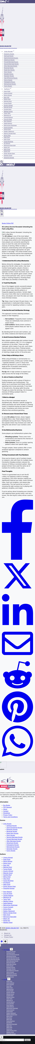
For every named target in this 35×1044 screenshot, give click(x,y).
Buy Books (6, 805)
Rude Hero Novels (9, 70)
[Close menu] (0, 945)
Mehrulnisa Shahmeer (10, 125)
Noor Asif (6, 97)
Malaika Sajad (8, 155)
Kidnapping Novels (9, 82)
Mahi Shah (7, 139)
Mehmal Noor (8, 101)
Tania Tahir (7, 113)
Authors (5, 979)
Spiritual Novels (8, 56)
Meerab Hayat (8, 107)
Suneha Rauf (7, 109)
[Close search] (1, 1037)
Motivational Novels (10, 84)
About (5, 809)
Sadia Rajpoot (8, 123)
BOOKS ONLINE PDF (12, 928)
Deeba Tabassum (9, 131)
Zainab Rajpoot (8, 117)
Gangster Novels (9, 76)
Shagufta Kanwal (9, 157)
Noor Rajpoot (8, 121)
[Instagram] (4, 165)
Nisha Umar (7, 99)
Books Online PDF (8, 223)
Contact (5, 811)
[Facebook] (1, 165)
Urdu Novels (7, 824)
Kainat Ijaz (7, 151)
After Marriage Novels (10, 66)
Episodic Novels (8, 74)
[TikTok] (5, 2)
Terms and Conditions (10, 817)
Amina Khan (7, 129)
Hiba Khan (7, 137)
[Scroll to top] (1, 942)
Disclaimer (6, 813)
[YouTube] (3, 2)
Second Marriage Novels (11, 64)
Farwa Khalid (7, 103)
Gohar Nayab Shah (9, 153)
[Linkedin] (12, 165)
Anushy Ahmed (8, 105)
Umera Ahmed (8, 93)
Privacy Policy (7, 815)
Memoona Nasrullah (10, 145)
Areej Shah (7, 91)
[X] (5, 165)
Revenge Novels (9, 68)
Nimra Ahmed (8, 95)
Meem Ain (7, 147)
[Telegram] (8, 2)
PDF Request (7, 807)
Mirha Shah (7, 135)
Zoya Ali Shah (8, 119)
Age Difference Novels (10, 78)
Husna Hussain (8, 127)
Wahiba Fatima (8, 111)
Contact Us (7, 935)
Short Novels (8, 72)
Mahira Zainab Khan (10, 133)
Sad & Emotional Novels (11, 58)
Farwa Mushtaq (8, 141)
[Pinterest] (1, 2)
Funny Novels (8, 86)
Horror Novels (8, 80)
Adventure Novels (9, 60)
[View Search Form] (1, 161)
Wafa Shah (7, 149)
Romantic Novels (9, 54)
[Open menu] (2, 214)
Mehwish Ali (7, 115)
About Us (7, 933)
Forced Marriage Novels (11, 62)
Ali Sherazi (7, 143)
